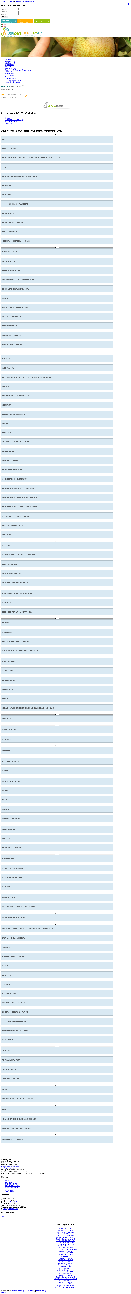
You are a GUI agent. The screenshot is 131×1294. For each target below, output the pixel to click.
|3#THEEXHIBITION (11, 1184)
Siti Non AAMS (65, 1284)
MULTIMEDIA (9, 1191)
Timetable (8, 72)
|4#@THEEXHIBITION (12, 1186)
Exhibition (8, 59)
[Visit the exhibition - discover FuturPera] (14, 98)
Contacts (11, 1)
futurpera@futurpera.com (10, 1166)
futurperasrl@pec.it (10, 1168)
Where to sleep (10, 73)
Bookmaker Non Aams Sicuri (65, 1241)
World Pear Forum (11, 121)
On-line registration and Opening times (18, 70)
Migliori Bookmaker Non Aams (65, 1287)
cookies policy (41, 1291)
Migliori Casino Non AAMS (65, 1237)
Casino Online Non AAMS (65, 1248)
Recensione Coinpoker (65, 1265)
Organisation (9, 65)
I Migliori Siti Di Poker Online (65, 1244)
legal (27, 1291)
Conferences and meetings (14, 120)
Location (8, 66)
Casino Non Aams (11, 75)
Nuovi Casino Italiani (12, 77)
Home (7, 1180)
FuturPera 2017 (10, 61)
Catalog (7, 118)
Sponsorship (9, 123)
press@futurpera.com (10, 1209)
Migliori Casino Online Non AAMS (65, 1279)
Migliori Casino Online (65, 1229)
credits (14, 1291)
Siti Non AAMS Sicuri (65, 1234)
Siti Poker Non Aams (65, 1246)
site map (21, 1291)
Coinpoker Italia (65, 1267)
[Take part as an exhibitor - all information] (14, 90)
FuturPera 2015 (10, 63)
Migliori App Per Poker (65, 1263)
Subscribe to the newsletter (25, 1)
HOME (3, 1)
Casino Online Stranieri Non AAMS (65, 1249)
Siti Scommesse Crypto (13, 80)
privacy (32, 1291)
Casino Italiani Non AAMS (66, 1232)
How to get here (10, 68)
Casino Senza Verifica (65, 1260)
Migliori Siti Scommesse (13, 82)
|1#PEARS (8, 1182)
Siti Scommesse (10, 78)
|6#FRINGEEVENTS (11, 1187)
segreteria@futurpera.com (16, 1202)
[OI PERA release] (56, 108)
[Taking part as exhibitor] (9, 23)
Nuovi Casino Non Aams (65, 1242)
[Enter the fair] (42, 23)
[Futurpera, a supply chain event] (25, 23)
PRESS (7, 1189)
